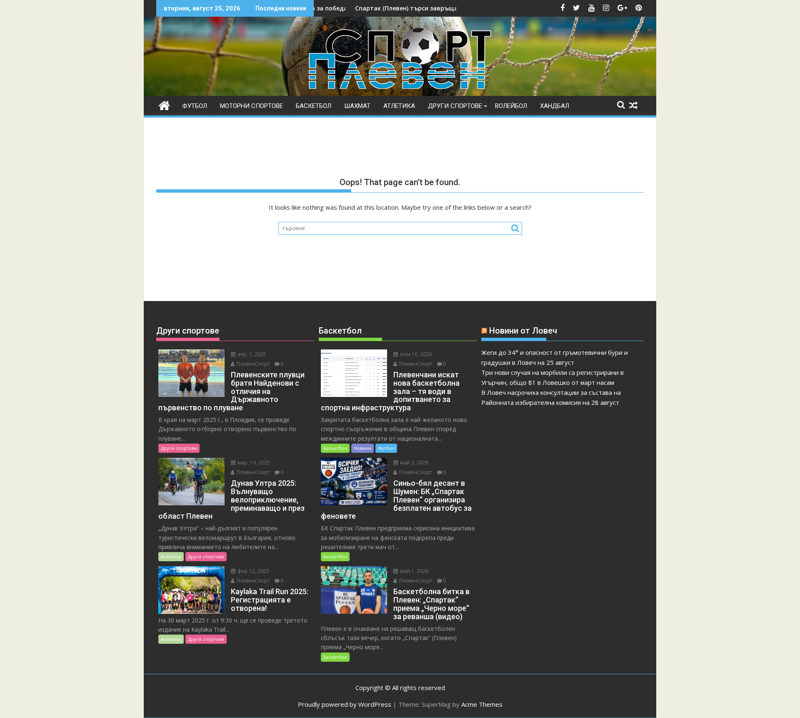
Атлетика (399, 106)
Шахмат (357, 106)
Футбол (194, 106)
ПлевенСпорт (252, 363)
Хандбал (554, 106)
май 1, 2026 (413, 571)
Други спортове (455, 106)
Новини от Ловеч (523, 331)
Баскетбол (313, 106)
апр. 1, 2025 (251, 354)
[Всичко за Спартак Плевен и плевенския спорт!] (164, 104)
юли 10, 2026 (415, 354)
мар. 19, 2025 (253, 462)
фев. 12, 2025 (252, 571)
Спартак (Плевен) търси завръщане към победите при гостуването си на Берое (448, 8)
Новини (362, 448)
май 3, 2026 (413, 462)
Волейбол (511, 106)
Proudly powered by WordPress (344, 704)
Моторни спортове (251, 106)
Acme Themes (481, 704)
